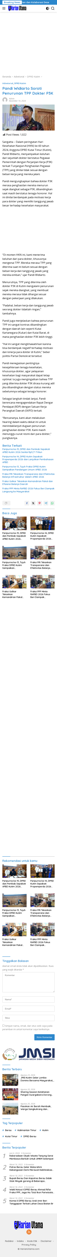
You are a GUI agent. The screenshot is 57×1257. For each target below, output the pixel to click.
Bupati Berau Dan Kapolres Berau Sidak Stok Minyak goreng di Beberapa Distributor (31, 1180)
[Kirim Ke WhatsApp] (52, 503)
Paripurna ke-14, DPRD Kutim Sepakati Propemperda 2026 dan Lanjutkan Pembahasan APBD (28, 459)
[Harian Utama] (16, 8)
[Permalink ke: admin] (4, 99)
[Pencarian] (53, 8)
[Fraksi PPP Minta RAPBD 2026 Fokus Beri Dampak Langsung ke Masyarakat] (42, 582)
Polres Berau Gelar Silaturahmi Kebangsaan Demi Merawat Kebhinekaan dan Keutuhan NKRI (31, 1168)
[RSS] (29, 1232)
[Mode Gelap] (47, 8)
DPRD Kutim (20, 83)
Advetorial (7, 83)
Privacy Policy (29, 1244)
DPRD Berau (29, 1136)
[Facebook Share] (27, 503)
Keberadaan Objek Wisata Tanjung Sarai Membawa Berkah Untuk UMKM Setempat (31, 1157)
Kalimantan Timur (27, 1130)
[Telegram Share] (46, 503)
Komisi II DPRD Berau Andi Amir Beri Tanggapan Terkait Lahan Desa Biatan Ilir (31, 1202)
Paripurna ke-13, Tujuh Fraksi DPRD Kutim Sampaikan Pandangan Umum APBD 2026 (24, 468)
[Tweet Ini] (33, 503)
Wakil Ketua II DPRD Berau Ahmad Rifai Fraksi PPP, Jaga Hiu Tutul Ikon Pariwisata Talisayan (31, 1191)
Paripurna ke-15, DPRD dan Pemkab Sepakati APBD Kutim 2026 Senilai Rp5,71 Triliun (26, 450)
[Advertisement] (28, 42)
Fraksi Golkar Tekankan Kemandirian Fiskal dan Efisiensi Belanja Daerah (27, 483)
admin (11, 98)
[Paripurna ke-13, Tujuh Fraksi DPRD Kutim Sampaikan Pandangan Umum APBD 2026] (14, 552)
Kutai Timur (11, 1136)
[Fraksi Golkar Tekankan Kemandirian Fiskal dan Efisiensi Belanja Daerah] (14, 582)
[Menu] (4, 8)
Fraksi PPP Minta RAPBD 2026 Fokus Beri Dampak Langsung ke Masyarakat (28, 490)
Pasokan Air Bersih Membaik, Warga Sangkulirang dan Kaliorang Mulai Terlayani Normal (36, 1108)
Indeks (20, 1241)
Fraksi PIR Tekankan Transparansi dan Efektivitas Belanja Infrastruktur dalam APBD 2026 (28, 475)
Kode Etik (32, 1241)
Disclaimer (46, 1241)
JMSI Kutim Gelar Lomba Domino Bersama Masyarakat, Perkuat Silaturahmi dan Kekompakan (37, 1079)
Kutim (45, 1130)
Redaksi (9, 1241)
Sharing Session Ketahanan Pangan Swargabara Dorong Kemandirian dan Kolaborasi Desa (36, 1093)
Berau (8, 1130)
